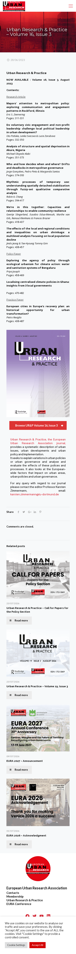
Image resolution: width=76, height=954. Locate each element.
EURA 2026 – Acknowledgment (26, 835)
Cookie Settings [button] (16, 945)
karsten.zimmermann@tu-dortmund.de (34, 494)
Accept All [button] (37, 945)
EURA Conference (18, 904)
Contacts (12, 892)
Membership (15, 896)
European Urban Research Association (36, 888)
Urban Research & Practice (24, 900)
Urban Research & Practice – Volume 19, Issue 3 (37, 686)
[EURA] (14, 6)
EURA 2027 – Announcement (24, 760)
